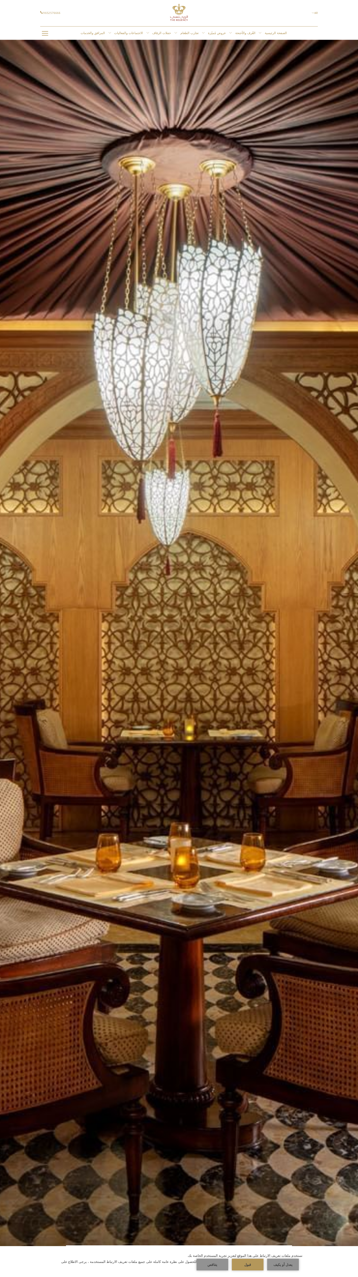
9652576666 (51, 13)
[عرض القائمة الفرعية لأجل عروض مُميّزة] (230, 33)
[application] (179, 1261)
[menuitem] (276, 33)
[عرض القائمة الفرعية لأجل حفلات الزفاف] (176, 33)
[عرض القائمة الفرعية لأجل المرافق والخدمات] (110, 33)
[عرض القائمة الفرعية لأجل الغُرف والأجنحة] (260, 33)
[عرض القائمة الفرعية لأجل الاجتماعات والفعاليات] (148, 33)
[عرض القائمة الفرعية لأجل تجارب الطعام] (203, 33)
